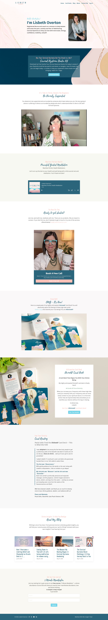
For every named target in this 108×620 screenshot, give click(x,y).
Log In (91, 3)
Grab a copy (38, 309)
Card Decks (68, 3)
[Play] (41, 190)
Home (62, 3)
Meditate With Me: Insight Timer (83, 617)
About (78, 3)
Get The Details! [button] (74, 412)
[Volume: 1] (77, 190)
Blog (74, 3)
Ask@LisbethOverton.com (59, 222)
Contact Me (84, 3)
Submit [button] (54, 605)
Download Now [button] (54, 74)
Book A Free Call (54, 281)
